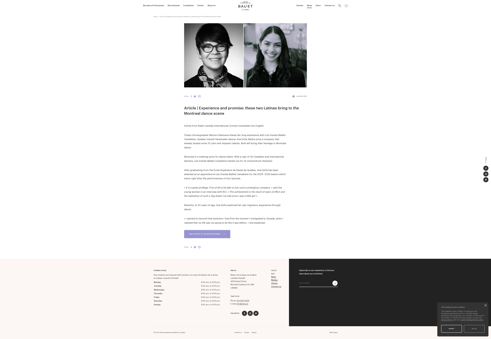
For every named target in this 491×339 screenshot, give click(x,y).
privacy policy (447, 320)
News (155, 16)
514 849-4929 (243, 301)
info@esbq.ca (242, 304)
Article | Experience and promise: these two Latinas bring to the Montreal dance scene (190, 16)
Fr (346, 5)
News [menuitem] (309, 6)
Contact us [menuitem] (330, 6)
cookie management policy (471, 320)
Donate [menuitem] (300, 6)
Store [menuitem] (318, 6)
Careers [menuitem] (254, 332)
